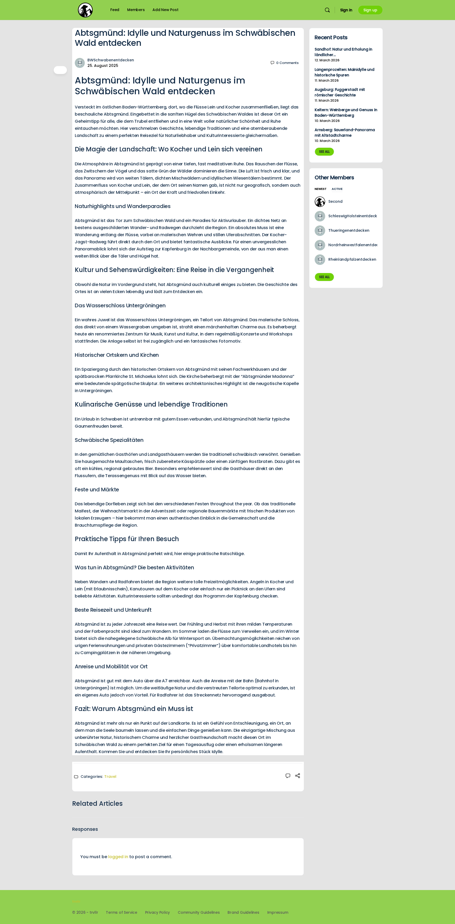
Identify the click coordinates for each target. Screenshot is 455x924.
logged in (118, 857)
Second (335, 201)
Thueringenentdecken (348, 230)
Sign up (370, 10)
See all (324, 151)
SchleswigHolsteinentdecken (355, 216)
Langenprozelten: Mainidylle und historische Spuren (344, 72)
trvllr (76, 901)
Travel (110, 776)
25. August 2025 (102, 65)
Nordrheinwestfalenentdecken (356, 245)
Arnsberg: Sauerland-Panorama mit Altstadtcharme (345, 132)
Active (337, 189)
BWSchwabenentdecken (110, 60)
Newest (321, 189)
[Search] (327, 10)
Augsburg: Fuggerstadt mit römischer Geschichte (340, 92)
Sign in (346, 10)
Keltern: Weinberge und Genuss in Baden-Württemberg (346, 112)
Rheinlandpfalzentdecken (352, 259)
